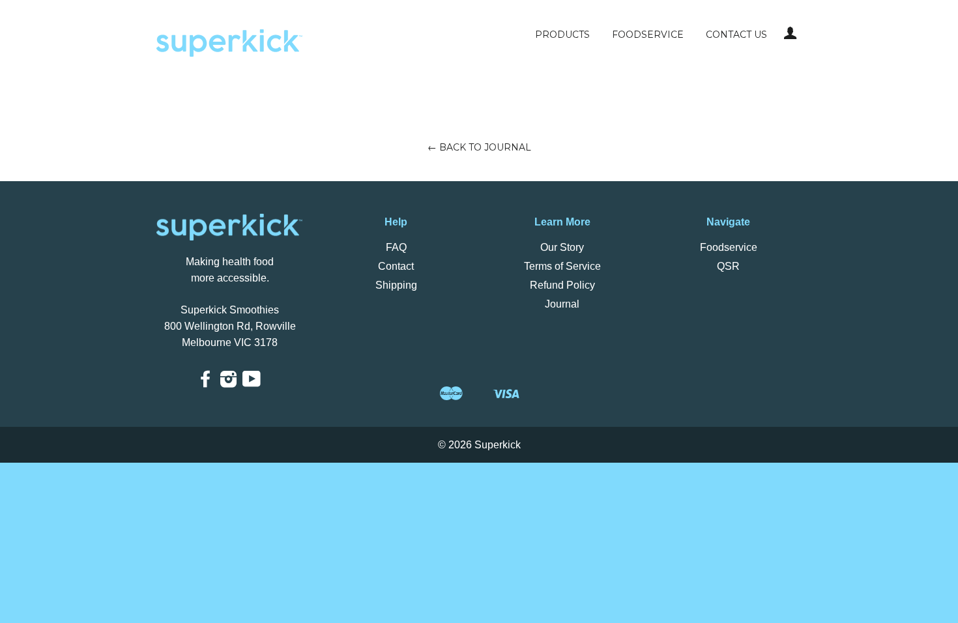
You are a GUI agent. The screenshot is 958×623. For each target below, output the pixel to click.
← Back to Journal (479, 147)
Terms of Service (562, 266)
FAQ (396, 247)
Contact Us (736, 34)
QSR (728, 266)
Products (562, 34)
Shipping (396, 285)
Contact (396, 266)
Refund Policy (562, 285)
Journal (562, 304)
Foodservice (648, 34)
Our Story (562, 247)
